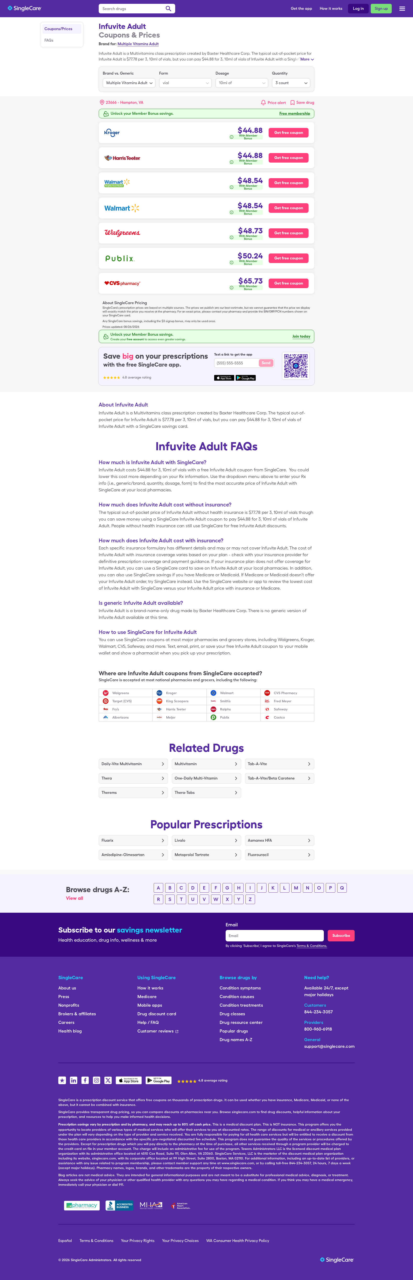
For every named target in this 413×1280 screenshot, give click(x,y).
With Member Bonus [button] (248, 137)
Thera (107, 778)
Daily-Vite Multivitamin (122, 764)
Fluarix (107, 840)
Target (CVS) (122, 701)
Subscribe (341, 935)
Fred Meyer (282, 701)
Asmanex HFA (260, 840)
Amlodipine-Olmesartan (123, 854)
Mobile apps (149, 1005)
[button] (122, 102)
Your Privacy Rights (137, 1240)
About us (67, 987)
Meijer (170, 717)
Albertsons (120, 717)
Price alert (277, 102)
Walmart (227, 693)
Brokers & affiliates (77, 1013)
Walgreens (120, 693)
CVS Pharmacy (285, 693)
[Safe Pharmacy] (82, 1205)
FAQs (48, 40)
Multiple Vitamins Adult (138, 44)
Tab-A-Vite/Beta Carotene (271, 778)
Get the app (301, 8)
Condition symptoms (240, 987)
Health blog (70, 1030)
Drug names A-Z (236, 1039)
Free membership (294, 113)
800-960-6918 (318, 1029)
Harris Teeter (176, 709)
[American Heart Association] (182, 1205)
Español (65, 1240)
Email (232, 925)
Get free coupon (288, 132)
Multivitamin (186, 764)
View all (74, 898)
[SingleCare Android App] (159, 1080)
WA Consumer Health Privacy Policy (237, 1240)
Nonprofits (68, 1005)
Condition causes (237, 996)
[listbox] (129, 79)
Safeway (281, 709)
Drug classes (232, 1013)
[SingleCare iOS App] (129, 1080)
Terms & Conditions (96, 1240)
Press (63, 996)
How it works (331, 8)
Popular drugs (234, 1030)
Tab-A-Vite (257, 764)
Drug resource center (241, 1022)
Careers (66, 1022)
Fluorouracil (258, 854)
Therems (109, 792)
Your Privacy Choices (180, 1240)
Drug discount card (156, 1013)
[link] (302, 102)
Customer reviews (155, 1030)
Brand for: (108, 44)
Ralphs (225, 709)
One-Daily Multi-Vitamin (196, 778)
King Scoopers (177, 701)
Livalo (180, 840)
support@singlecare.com (329, 1046)
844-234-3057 (318, 1011)
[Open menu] (402, 9)
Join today (301, 336)
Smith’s (225, 701)
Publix (224, 717)
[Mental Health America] (151, 1205)
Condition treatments (241, 1005)
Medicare (147, 996)
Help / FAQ (148, 1022)
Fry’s (115, 709)
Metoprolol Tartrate (192, 854)
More (305, 59)
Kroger (171, 693)
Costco (279, 717)
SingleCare (79, 1260)
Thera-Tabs (185, 792)
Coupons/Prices (58, 29)
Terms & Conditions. (312, 946)
